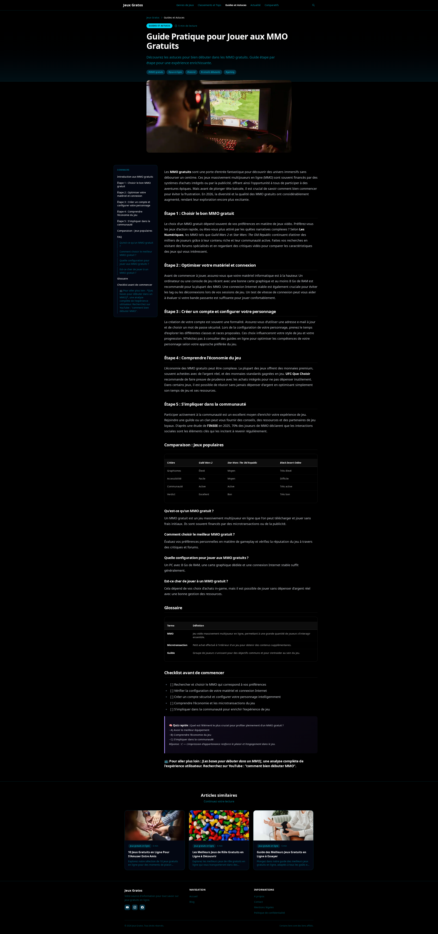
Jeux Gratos (152, 17)
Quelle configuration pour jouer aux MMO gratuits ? (134, 262)
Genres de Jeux (185, 5)
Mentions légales (264, 907)
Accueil (193, 896)
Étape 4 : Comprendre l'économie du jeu (129, 213)
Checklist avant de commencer (134, 284)
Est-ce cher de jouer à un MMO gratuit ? (134, 271)
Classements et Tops (209, 5)
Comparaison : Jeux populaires (134, 230)
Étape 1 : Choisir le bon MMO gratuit (134, 184)
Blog (192, 901)
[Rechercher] (313, 5)
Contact (258, 901)
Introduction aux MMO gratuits (135, 176)
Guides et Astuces (235, 5)
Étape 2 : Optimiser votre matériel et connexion (131, 194)
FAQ (119, 236)
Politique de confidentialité (269, 912)
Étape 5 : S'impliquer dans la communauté (133, 222)
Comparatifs (272, 5)
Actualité (255, 5)
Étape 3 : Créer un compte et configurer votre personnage (133, 203)
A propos (259, 896)
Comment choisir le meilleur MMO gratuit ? (136, 253)
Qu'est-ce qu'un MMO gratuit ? (136, 244)
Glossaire (122, 278)
